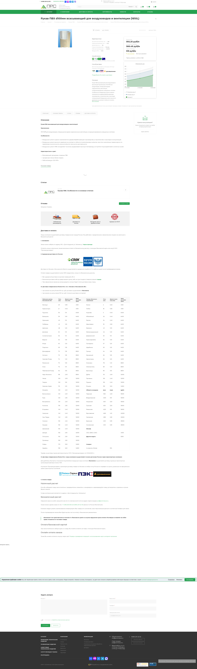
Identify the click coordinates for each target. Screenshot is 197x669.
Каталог (43, 636)
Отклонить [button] (179, 579)
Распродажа (45, 655)
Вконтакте (70, 2)
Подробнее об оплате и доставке (102, 75)
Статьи (69, 113)
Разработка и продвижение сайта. (102, 664)
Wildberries (68, 2)
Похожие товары (58, 113)
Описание (45, 113)
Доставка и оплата (90, 113)
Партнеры (63, 652)
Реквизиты (63, 650)
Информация (88, 636)
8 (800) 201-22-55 (78, 504)
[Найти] (136, 6)
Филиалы (86, 639)
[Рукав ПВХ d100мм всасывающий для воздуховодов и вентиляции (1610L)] (65, 38)
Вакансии (63, 648)
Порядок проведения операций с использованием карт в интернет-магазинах (93, 536)
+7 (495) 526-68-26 (67, 504)
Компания (64, 636)
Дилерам (86, 647)
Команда (62, 646)
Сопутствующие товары (49, 652)
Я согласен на (57, 620)
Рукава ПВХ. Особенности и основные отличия (75, 191)
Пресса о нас (63, 644)
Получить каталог (138, 642)
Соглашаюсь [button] (189, 579)
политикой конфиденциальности (149, 579)
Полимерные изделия (48, 644)
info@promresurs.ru (117, 638)
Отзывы (78, 113)
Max (75, 2)
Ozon (65, 2)
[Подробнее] (125, 189)
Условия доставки (88, 641)
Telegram (73, 2)
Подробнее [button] (171, 579)
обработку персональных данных (61, 620)
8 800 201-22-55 (45, 1)
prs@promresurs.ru (102, 501)
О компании (63, 639)
